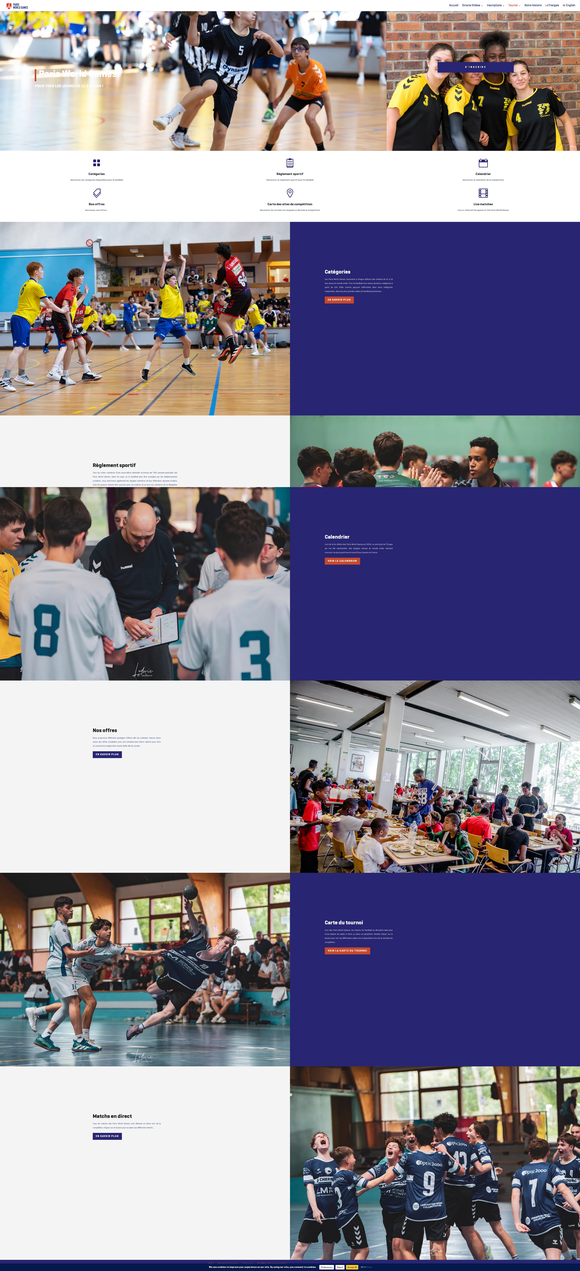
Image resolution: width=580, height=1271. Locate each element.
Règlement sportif (290, 174)
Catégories (97, 174)
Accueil (453, 6)
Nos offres (97, 204)
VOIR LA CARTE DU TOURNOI (347, 951)
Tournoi (513, 6)
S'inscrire (475, 67)
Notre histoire (533, 6)
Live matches (483, 204)
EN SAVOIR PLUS (339, 300)
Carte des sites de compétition (289, 204)
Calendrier (483, 174)
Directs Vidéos (471, 6)
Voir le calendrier (342, 561)
